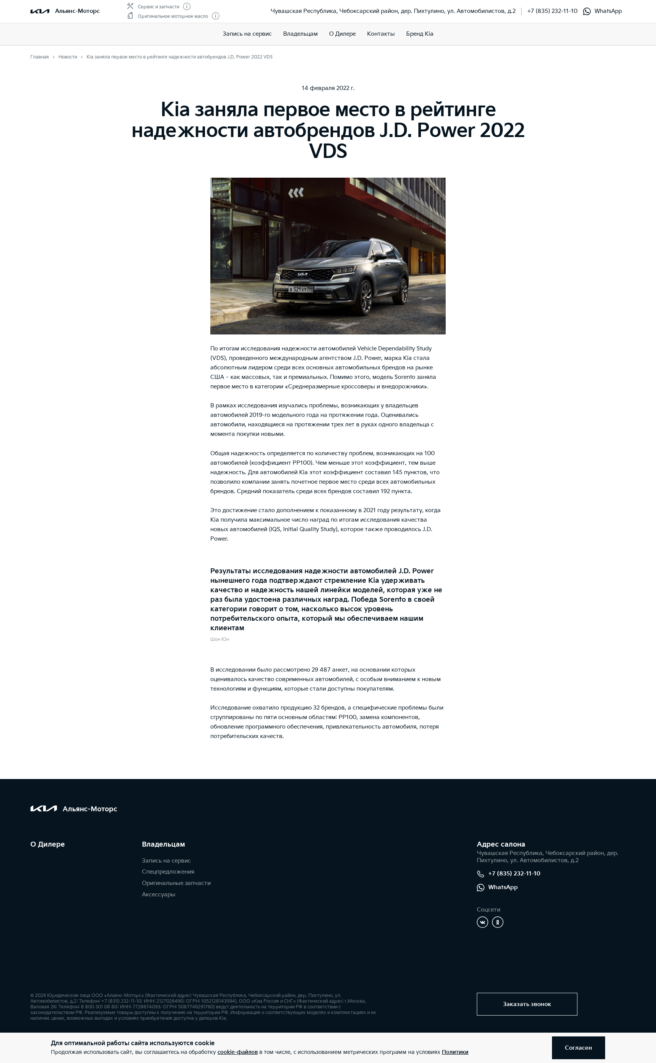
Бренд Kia (420, 34)
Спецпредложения (168, 871)
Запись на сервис (247, 34)
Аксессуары (158, 894)
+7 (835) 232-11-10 (552, 11)
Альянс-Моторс (77, 11)
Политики (455, 1052)
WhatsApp (608, 11)
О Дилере (47, 845)
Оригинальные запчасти (176, 883)
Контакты (381, 34)
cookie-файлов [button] (238, 1052)
